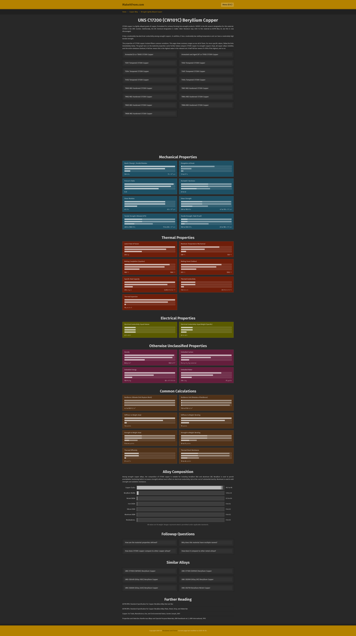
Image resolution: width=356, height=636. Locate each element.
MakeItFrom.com (133, 4)
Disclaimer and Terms (169, 631)
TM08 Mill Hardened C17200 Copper (138, 114)
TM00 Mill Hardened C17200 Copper (138, 88)
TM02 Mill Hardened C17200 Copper (138, 97)
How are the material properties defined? (141, 542)
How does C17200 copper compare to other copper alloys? (147, 551)
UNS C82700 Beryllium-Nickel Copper (196, 588)
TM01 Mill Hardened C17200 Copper (195, 88)
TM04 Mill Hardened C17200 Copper (195, 97)
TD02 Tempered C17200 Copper (193, 63)
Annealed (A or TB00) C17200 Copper (139, 54)
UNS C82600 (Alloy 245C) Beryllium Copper (141, 588)
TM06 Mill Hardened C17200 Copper (195, 105)
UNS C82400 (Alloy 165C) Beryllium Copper (141, 579)
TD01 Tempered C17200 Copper (137, 63)
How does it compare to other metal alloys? (199, 551)
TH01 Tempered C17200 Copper (193, 71)
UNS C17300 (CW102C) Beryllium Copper (197, 571)
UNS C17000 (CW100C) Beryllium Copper (140, 571)
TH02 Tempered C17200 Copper (137, 80)
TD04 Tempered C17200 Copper (137, 71)
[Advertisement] (178, 136)
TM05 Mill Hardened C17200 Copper (138, 105)
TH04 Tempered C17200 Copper (193, 80)
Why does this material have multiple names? (199, 542)
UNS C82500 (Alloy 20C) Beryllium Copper (197, 579)
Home (124, 12)
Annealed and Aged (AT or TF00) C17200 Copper (200, 54)
